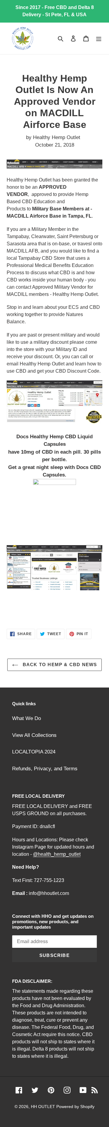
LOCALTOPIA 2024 (33, 752)
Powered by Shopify (75, 1106)
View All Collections (34, 735)
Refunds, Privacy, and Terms (45, 769)
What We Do (26, 718)
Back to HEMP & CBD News (59, 664)
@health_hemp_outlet (57, 854)
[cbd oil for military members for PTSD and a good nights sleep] (54, 505)
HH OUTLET (43, 1106)
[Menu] (98, 38)
